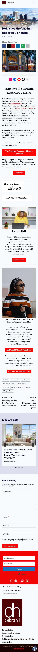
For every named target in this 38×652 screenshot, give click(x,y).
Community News (10, 594)
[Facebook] (10, 581)
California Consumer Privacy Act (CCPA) (18, 639)
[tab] (15, 467)
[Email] (27, 581)
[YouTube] (22, 581)
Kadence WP (19, 649)
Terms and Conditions (11, 633)
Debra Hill (25, 380)
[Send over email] (23, 46)
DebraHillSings (9, 37)
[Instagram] (16, 581)
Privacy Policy (7, 630)
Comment (7, 492)
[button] (34, 648)
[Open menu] (34, 2)
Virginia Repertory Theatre (24, 108)
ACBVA (5, 380)
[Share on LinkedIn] (18, 46)
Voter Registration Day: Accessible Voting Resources (9, 401)
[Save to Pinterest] (13, 46)
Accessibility (15, 380)
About (5, 587)
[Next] (33, 445)
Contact (12, 587)
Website (6, 534)
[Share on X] (9, 46)
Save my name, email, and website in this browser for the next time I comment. (18, 540)
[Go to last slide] (5, 445)
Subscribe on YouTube (12, 590)
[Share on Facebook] (4, 46)
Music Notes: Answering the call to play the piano (28, 403)
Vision (4, 25)
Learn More (19, 260)
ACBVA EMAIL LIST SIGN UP (19, 350)
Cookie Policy (7, 636)
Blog (19, 587)
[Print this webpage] (28, 46)
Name (6, 517)
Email (6, 526)
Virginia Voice (15, 104)
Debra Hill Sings (8, 383)
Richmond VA (21, 383)
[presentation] (19, 435)
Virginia (6, 387)
